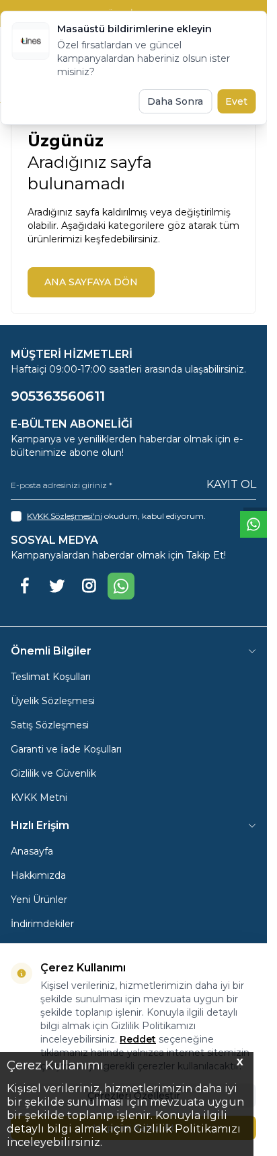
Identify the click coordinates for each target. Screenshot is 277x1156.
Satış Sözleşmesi (50, 725)
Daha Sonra (175, 101)
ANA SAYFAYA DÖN (91, 282)
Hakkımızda (38, 875)
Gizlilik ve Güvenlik (53, 773)
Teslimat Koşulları (51, 677)
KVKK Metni (39, 797)
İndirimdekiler (42, 924)
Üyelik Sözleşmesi (53, 701)
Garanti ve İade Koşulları (66, 749)
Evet (236, 101)
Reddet (138, 1039)
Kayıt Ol (231, 484)
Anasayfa (32, 851)
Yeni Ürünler (39, 900)
